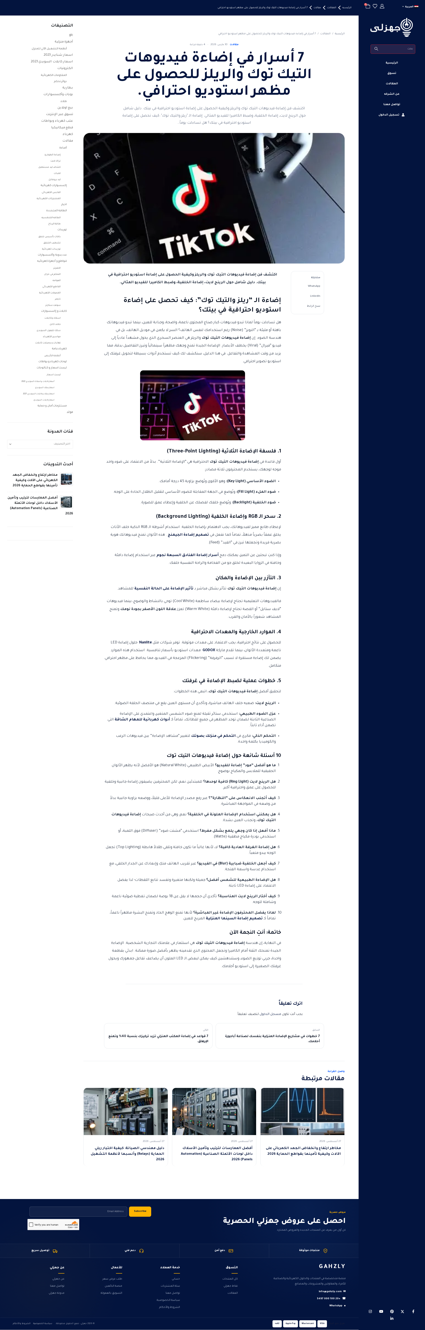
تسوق (391, 73)
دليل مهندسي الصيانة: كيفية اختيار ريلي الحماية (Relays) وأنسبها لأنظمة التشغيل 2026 (127, 1154)
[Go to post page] (66, 479)
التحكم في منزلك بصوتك (213, 736)
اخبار (64, 204)
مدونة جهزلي (56, 1293)
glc (71, 35)
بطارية (67, 88)
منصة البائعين (113, 1286)
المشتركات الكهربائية (49, 198)
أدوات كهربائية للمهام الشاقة (142, 720)
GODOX (209, 650)
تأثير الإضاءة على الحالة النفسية (163, 589)
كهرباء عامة (59, 348)
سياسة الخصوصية (168, 1300)
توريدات (62, 229)
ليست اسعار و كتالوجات (52, 368)
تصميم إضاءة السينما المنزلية (234, 919)
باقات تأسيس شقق (49, 236)
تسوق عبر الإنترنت (59, 114)
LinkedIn (315, 296)
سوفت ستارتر (53, 305)
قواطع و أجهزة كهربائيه (52, 261)
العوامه (57, 280)
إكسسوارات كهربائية (54, 185)
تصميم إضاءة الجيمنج (188, 535)
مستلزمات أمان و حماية (52, 406)
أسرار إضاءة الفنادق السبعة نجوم (187, 555)
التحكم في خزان (52, 274)
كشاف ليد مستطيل (49, 167)
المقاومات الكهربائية (54, 75)
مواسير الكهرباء (52, 336)
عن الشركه (392, 94)
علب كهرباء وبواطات (57, 121)
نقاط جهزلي (231, 1286)
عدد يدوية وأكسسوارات (52, 255)
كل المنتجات (230, 1279)
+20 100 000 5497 (331, 1298)
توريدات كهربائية (51, 249)
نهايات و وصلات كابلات (48, 343)
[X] (402, 1311)
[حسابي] (382, 7)
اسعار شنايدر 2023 (58, 55)
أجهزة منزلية (64, 42)
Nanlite (145, 643)
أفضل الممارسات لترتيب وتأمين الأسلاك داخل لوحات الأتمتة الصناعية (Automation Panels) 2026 (217, 1154)
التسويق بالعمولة (111, 1293)
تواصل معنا (391, 104)
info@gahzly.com (332, 1291)
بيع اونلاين (65, 108)
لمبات (57, 173)
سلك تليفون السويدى (49, 330)
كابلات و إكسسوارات (54, 311)
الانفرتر (57, 268)
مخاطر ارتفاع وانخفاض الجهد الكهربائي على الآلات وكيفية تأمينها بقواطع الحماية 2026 (35, 480)
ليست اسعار (54, 374)
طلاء (64, 101)
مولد (70, 412)
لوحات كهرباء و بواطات (53, 361)
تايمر (58, 299)
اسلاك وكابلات (52, 318)
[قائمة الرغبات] (375, 7)
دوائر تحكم (60, 81)
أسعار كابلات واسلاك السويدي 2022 (37, 382)
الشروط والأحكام (169, 1307)
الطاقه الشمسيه (51, 217)
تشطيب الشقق (52, 243)
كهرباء (68, 134)
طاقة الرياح (54, 224)
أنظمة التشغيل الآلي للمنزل (49, 48)
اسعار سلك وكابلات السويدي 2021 (38, 394)
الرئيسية (392, 63)
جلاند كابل (55, 324)
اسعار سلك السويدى (44, 388)
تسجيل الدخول (389, 115)
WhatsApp (314, 286)
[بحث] (376, 49)
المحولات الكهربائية (50, 293)
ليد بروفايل (54, 179)
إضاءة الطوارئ (52, 155)
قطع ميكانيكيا (62, 128)
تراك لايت (55, 161)
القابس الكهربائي (51, 192)
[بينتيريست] (391, 1311)
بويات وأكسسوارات (58, 94)
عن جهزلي (58, 1279)
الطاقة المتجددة (56, 210)
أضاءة (63, 148)
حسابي (176, 1279)
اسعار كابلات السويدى (43, 400)
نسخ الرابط (313, 306)
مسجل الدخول (270, 1014)
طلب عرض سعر (112, 1279)
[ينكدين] (391, 1318)
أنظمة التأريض (52, 355)
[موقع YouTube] (381, 1311)
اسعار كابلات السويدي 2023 (52, 62)
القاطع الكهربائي (51, 286)
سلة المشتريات (170, 1286)
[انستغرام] (370, 1311)
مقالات (234, 44)
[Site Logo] (392, 27)
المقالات (392, 83)
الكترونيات (65, 68)
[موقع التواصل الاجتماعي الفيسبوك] (413, 1311)
